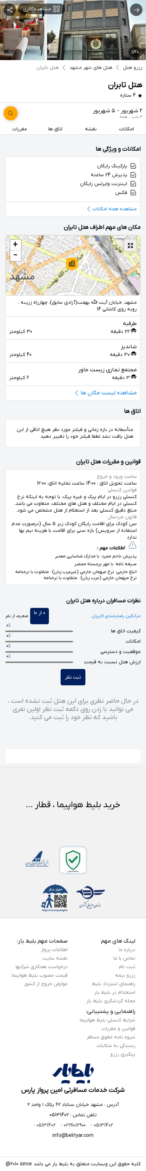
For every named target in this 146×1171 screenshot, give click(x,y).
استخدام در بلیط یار (114, 992)
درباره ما (127, 949)
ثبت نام (127, 967)
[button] (72, 264)
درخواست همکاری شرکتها (42, 967)
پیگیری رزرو (122, 1054)
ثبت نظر (73, 677)
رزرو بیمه (125, 975)
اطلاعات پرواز (54, 949)
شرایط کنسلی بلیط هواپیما (107, 1020)
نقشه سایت (55, 958)
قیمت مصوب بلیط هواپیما (40, 975)
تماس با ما (124, 958)
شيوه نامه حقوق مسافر (110, 1037)
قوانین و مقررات (118, 1028)
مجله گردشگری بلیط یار (110, 1001)
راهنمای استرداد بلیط (113, 984)
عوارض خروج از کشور (46, 984)
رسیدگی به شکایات (116, 1045)
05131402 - (101, 1125)
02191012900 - (72, 1125)
